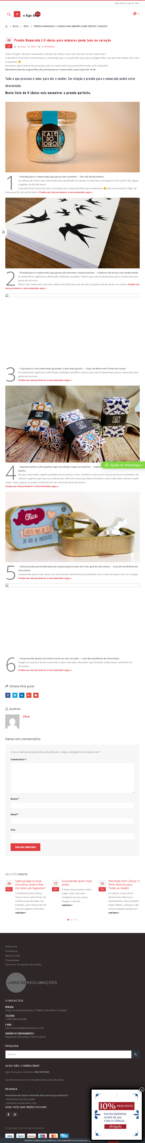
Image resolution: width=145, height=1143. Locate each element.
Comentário (19, 759)
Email (35, 695)
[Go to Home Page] (6, 26)
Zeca (23, 46)
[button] (68, 926)
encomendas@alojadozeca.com (24, 1035)
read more (20, 904)
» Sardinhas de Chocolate (20, 1106)
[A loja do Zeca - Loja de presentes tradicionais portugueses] (31, 14)
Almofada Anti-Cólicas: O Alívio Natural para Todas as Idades (77, 884)
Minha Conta (12, 962)
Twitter (15, 695)
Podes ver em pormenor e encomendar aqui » (66, 192)
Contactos (11, 958)
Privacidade (12, 967)
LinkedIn (21, 695)
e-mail (29, 1087)
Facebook (7, 695)
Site (13, 829)
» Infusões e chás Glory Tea (20, 1110)
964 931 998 (41, 1079)
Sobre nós (11, 953)
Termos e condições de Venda (23, 971)
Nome (15, 798)
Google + (28, 695)
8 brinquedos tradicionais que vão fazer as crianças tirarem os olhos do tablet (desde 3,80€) (121, 888)
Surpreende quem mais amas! (30, 882)
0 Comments (48, 46)
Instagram (15, 1121)
